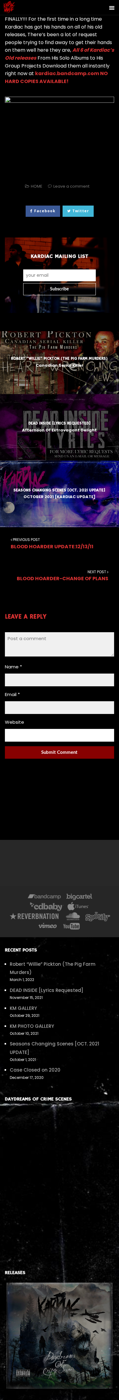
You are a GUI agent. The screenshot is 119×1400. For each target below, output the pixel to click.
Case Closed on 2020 (35, 1070)
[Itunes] (78, 907)
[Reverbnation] (35, 917)
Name (13, 667)
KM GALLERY (23, 1008)
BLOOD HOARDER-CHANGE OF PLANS (62, 575)
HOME (36, 186)
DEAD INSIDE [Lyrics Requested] (46, 990)
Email (12, 694)
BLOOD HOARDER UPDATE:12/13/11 (52, 543)
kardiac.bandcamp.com (67, 73)
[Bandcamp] (44, 897)
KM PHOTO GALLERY (32, 1026)
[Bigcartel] (79, 897)
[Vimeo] (48, 927)
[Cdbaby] (46, 907)
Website (14, 722)
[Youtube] (71, 927)
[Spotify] (97, 917)
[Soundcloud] (73, 917)
